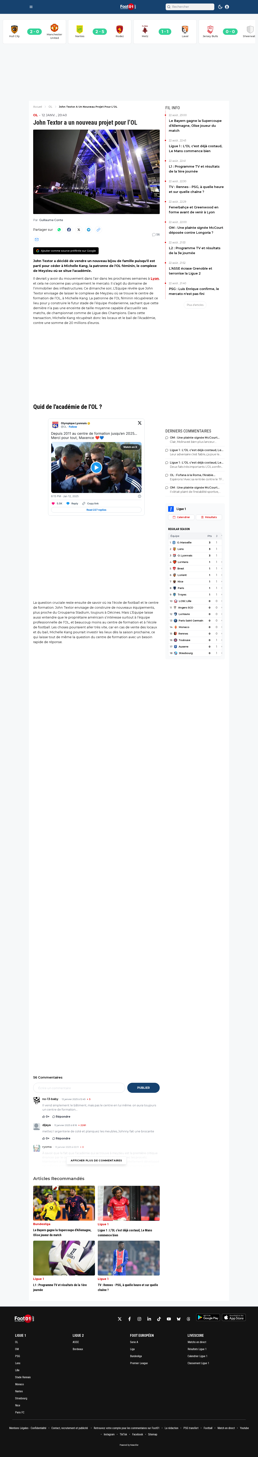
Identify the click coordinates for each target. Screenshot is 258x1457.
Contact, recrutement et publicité (70, 1428)
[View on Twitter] (140, 425)
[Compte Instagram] (139, 1319)
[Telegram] (88, 229)
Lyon (155, 278)
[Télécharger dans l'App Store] (234, 1317)
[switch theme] (220, 6)
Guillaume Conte (51, 220)
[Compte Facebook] (129, 1319)
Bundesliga (41, 1224)
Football (208, 1428)
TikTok (123, 1434)
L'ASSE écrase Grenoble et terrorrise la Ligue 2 (190, 271)
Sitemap (152, 1434)
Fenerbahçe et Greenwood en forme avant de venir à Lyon (194, 209)
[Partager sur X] (78, 229)
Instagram (109, 1434)
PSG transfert (191, 1428)
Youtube (244, 1428)
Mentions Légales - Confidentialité (27, 1428)
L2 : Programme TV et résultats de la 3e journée (194, 250)
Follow (73, 426)
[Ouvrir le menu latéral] (31, 7)
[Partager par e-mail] (36, 239)
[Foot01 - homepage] (129, 7)
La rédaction (171, 1428)
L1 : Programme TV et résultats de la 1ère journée (194, 169)
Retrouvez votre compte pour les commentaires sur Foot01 (127, 1428)
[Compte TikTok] (159, 1319)
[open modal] (227, 7)
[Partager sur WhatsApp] (59, 229)
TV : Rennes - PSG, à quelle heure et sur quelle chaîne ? (196, 189)
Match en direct (226, 1428)
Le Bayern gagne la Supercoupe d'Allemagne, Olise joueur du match (195, 126)
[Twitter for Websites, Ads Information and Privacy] (139, 496)
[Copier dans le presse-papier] (98, 229)
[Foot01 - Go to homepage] (25, 1319)
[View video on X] (96, 467)
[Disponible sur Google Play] (208, 1317)
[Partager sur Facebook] (68, 229)
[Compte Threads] (188, 1319)
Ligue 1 (103, 1224)
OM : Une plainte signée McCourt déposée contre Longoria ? (196, 230)
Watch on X (130, 446)
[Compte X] (120, 1319)
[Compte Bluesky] (179, 1319)
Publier (143, 1087)
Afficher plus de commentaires (96, 1160)
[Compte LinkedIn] (149, 1319)
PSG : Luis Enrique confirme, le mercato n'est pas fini (194, 291)
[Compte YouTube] (169, 1319)
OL (35, 115)
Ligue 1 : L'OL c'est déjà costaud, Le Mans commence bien (195, 148)
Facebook (137, 1434)
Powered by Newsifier (129, 1445)
